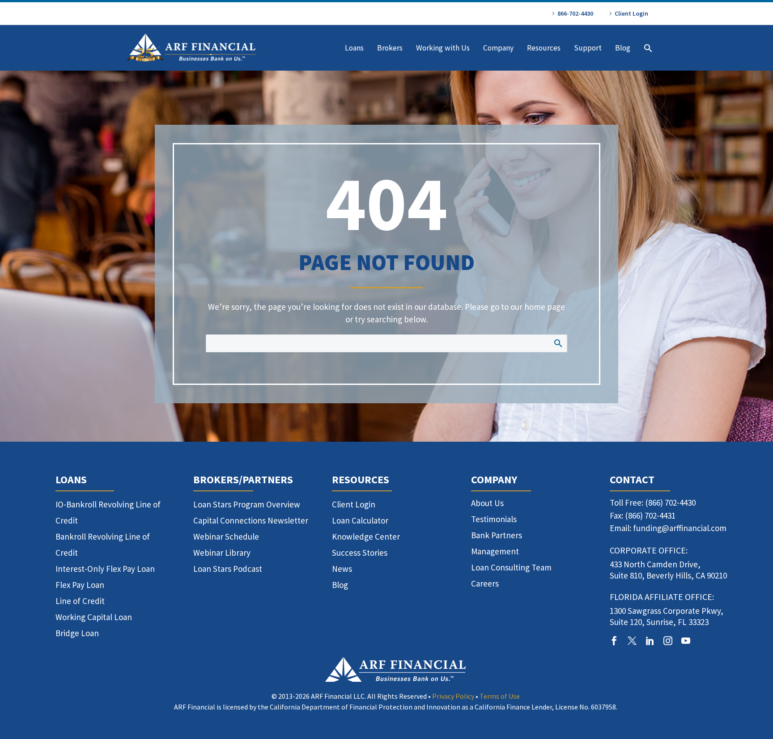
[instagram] (667, 640)
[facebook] (614, 640)
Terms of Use (500, 696)
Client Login (631, 13)
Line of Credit (80, 600)
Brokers (390, 48)
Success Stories (359, 552)
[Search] (647, 48)
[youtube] (685, 640)
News (342, 568)
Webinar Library (222, 552)
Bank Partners (496, 535)
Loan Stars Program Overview (246, 504)
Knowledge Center (366, 536)
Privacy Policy (453, 696)
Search (557, 342)
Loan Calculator (360, 520)
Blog (622, 48)
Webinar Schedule (226, 536)
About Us (487, 503)
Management (495, 551)
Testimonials (494, 519)
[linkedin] (650, 640)
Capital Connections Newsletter (250, 520)
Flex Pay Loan (79, 584)
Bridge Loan (77, 633)
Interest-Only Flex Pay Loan (105, 568)
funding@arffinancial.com (679, 528)
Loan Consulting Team (511, 567)
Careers (485, 583)
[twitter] (632, 640)
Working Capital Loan (93, 617)
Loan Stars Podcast (227, 568)
